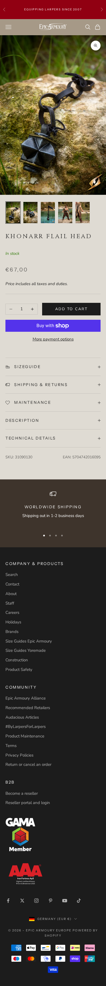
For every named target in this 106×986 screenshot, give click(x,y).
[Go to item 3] (47, 212)
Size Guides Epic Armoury (28, 641)
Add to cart (71, 309)
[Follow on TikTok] (79, 900)
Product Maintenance (24, 736)
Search (11, 574)
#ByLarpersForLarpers (25, 726)
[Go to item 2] (30, 212)
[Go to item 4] (65, 212)
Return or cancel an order (28, 764)
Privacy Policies (19, 755)
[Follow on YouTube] (64, 900)
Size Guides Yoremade (25, 650)
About (11, 593)
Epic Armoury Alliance (25, 698)
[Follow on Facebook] (8, 900)
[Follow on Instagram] (36, 900)
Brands (11, 631)
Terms (11, 745)
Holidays (13, 622)
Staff (9, 603)
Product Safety (18, 669)
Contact (12, 584)
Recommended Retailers (27, 707)
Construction (16, 660)
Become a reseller (21, 793)
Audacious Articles (22, 717)
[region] (53, 508)
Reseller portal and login (27, 802)
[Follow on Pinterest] (50, 900)
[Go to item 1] (13, 212)
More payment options (53, 339)
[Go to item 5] (82, 212)
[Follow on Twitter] (22, 900)
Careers (12, 612)
